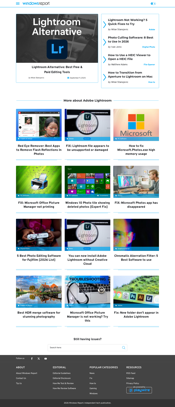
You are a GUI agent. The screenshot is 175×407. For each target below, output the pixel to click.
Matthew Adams (119, 64)
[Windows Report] (36, 3)
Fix (91, 378)
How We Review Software (64, 388)
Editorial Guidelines (62, 373)
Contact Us (21, 378)
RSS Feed (130, 373)
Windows (94, 393)
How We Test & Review (63, 383)
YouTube (45, 358)
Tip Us (19, 383)
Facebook (32, 358)
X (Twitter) (39, 358)
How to (151, 82)
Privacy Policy (132, 383)
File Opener (149, 64)
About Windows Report (26, 373)
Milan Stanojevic (37, 78)
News (92, 373)
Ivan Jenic (116, 47)
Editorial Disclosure (62, 378)
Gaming (93, 388)
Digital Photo (148, 47)
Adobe (152, 29)
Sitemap (130, 378)
